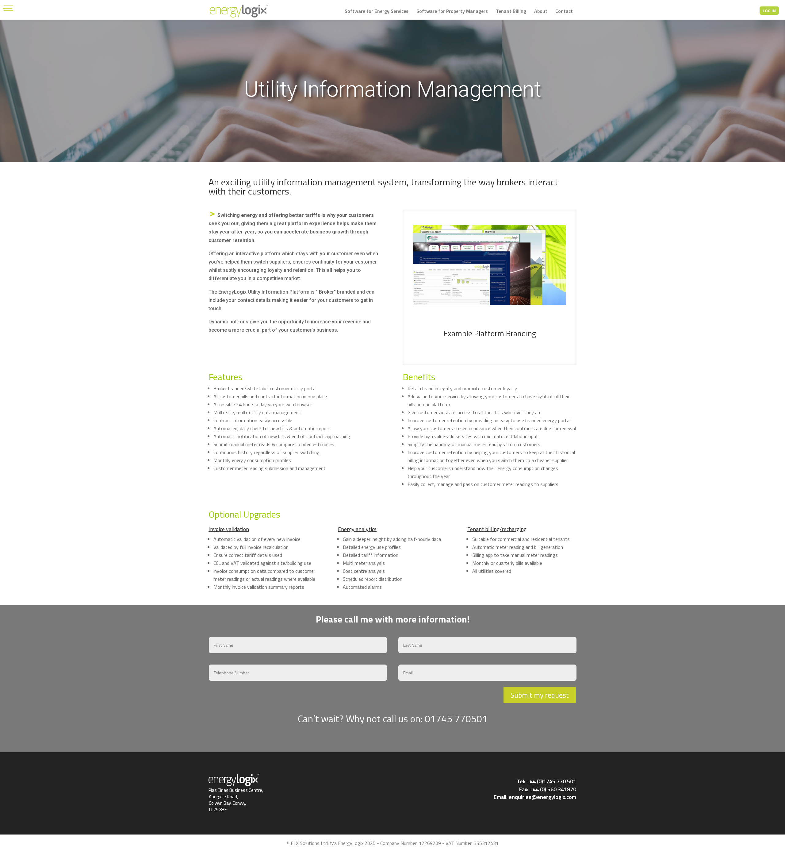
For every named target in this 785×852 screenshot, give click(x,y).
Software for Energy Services (376, 12)
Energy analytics (357, 529)
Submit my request (540, 695)
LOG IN (769, 10)
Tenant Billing (511, 12)
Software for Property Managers (452, 12)
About (540, 12)
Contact (564, 12)
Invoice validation (229, 529)
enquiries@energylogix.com (542, 797)
